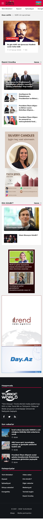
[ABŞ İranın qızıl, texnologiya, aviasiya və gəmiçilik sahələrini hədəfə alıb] (6, 445)
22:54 (16, 437)
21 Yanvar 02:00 (15, 50)
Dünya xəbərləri (8, 487)
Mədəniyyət (27, 487)
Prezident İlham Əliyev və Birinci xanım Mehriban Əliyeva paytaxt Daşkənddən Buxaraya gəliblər (28, 110)
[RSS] (15, 417)
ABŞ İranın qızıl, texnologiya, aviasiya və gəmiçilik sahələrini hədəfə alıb (24, 444)
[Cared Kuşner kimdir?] (21, 219)
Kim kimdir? (27, 479)
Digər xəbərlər (12, 38)
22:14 (16, 462)
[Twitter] (9, 417)
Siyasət (4, 479)
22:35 (16, 450)
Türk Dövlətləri (7, 475)
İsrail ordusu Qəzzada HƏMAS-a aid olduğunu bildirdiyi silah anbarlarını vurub (26, 432)
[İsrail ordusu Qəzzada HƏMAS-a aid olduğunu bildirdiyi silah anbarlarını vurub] (6, 433)
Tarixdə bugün (28, 492)
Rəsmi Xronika (28, 496)
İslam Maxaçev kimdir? (28, 235)
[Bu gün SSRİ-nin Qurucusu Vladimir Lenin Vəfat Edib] (21, 33)
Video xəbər (27, 475)
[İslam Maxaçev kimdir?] (10, 238)
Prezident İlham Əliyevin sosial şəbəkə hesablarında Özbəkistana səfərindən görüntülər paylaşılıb (25, 457)
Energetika (6, 492)
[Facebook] (4, 417)
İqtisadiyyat (6, 483)
